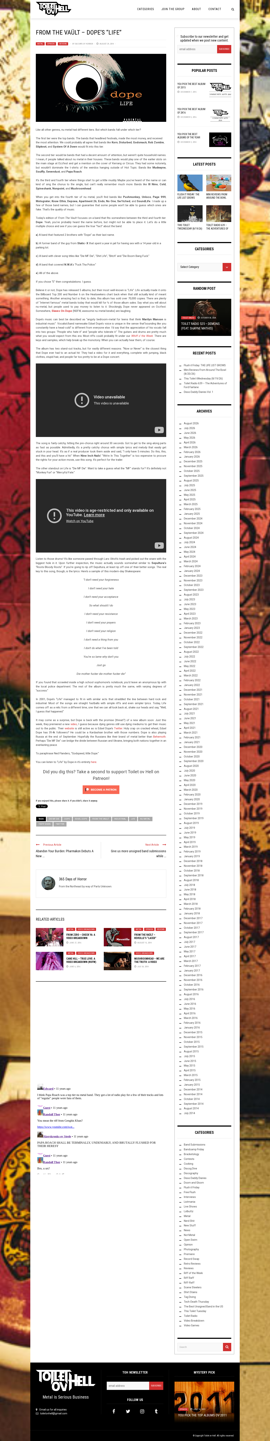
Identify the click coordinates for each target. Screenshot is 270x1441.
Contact (214, 9)
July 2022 (189, 656)
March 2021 (191, 732)
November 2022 (193, 637)
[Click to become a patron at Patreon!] (101, 789)
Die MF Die (54, 819)
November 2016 (193, 979)
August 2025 (191, 480)
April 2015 (190, 1070)
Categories (145, 9)
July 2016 (189, 999)
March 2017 (191, 961)
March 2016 (191, 1018)
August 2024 (191, 537)
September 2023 (194, 589)
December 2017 (193, 918)
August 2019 (191, 823)
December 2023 (193, 575)
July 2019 (189, 827)
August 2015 (191, 1051)
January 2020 (192, 799)
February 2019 (192, 851)
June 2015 (190, 1061)
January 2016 (192, 1027)
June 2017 (190, 946)
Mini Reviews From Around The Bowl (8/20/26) (216, 197)
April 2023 (190, 613)
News (187, 1230)
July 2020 (189, 770)
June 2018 (190, 889)
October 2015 (192, 1041)
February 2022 (192, 680)
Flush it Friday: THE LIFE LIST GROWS (205, 365)
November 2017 (193, 923)
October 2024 (192, 528)
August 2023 (191, 594)
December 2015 (193, 1032)
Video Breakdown (86, 929)
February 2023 (192, 623)
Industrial (120, 819)
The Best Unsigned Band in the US (203, 1306)
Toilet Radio (190, 1315)
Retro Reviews (192, 1263)
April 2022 (190, 670)
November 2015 (193, 1037)
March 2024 (191, 561)
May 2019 (189, 837)
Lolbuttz (188, 1211)
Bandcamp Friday (194, 1149)
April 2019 (190, 842)
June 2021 (190, 718)
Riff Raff (189, 1277)
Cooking (188, 1163)
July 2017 (189, 941)
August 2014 (191, 1108)
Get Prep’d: (202, 328)
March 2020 (191, 789)
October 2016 (192, 984)
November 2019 (193, 808)
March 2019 (191, 846)
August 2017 (191, 937)
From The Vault (100, 819)
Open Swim (190, 1239)
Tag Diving (190, 1296)
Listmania (189, 1201)
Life (133, 819)
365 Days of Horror (84, 44)
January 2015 (192, 1084)
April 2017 (190, 956)
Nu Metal (145, 819)
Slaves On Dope (62, 311)
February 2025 (192, 509)
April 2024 (190, 556)
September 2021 (194, 704)
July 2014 (189, 1113)
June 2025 (190, 490)
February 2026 (192, 452)
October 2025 (192, 470)
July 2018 (189, 884)
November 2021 (193, 694)
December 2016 (193, 975)
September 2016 (194, 989)
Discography (191, 1173)
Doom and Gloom (194, 1182)
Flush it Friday (191, 1187)
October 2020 (192, 756)
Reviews (63, 44)
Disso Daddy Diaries (195, 1178)
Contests (189, 1158)
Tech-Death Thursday (196, 1301)
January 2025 (192, 513)
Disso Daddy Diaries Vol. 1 (198, 391)
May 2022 (189, 666)
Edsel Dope (81, 819)
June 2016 (190, 1003)
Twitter (118, 728)
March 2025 (191, 504)
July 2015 (189, 1056)
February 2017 (192, 965)
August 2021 (191, 708)
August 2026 (191, 423)
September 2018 (194, 875)
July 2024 (189, 542)
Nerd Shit (189, 1220)
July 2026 (189, 428)
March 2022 (191, 675)
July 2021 (189, 713)
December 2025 (193, 461)
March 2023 (191, 618)
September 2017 (194, 932)
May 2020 (189, 780)
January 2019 (192, 856)
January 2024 (192, 570)
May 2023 (189, 608)
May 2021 (189, 723)
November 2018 (193, 865)
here (93, 762)
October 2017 (192, 927)
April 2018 (190, 899)
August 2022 (191, 651)
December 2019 (193, 803)
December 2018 (193, 861)
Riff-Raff (189, 1282)
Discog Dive (190, 1168)
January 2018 (192, 913)
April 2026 (190, 442)
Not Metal (189, 1235)
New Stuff (197, 322)
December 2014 (193, 1089)
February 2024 (192, 566)
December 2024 (193, 518)
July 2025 (189, 485)
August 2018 (191, 880)
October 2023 (192, 585)
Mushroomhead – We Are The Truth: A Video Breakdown (149, 962)
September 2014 (194, 1103)
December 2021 (193, 689)
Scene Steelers (192, 1287)
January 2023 (192, 627)
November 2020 (193, 751)
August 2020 (191, 765)
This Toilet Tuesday (195, 1311)
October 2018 (192, 870)
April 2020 (190, 785)
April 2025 (190, 499)
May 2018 (189, 894)
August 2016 (191, 994)
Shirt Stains (190, 1292)
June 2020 (190, 775)
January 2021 (192, 742)
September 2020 (194, 761)
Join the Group (173, 9)
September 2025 (194, 475)
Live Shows (190, 1206)
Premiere (189, 1254)
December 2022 (193, 632)
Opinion (51, 44)
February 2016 (192, 1022)
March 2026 (191, 447)
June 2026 (190, 432)
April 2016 (190, 1013)
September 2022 (194, 647)
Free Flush (190, 1192)
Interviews (190, 1197)
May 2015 (189, 1065)
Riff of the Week (193, 1273)
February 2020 (192, 794)
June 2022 (190, 661)
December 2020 (193, 746)
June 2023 (190, 604)
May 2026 (189, 437)
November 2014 (193, 1094)
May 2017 (189, 951)
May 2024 (189, 551)
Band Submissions (194, 1144)
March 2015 (191, 1075)
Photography (191, 1249)
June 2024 (190, 547)
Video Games (191, 1325)
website (70, 728)
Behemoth (159, 736)
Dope (67, 819)
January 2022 (192, 685)
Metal (40, 44)
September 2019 (194, 818)
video (74, 724)
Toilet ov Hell (210, 1435)
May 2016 (189, 1008)
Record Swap (191, 1258)
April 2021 (190, 727)
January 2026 (192, 456)
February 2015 (192, 1079)
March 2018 (191, 903)
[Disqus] (101, 1034)
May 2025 (189, 494)
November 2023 (193, 580)
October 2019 (192, 813)
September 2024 (194, 532)
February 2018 (192, 908)
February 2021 (192, 737)
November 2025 (193, 466)
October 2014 (192, 1099)
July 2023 (189, 599)
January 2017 (192, 970)
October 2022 (192, 642)
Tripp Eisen (44, 824)
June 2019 (190, 832)
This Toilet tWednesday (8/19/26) (203, 378)
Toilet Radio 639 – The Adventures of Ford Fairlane (217, 228)
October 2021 (192, 699)
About (196, 9)
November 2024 (193, 523)
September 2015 (194, 1046)
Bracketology (191, 1154)
